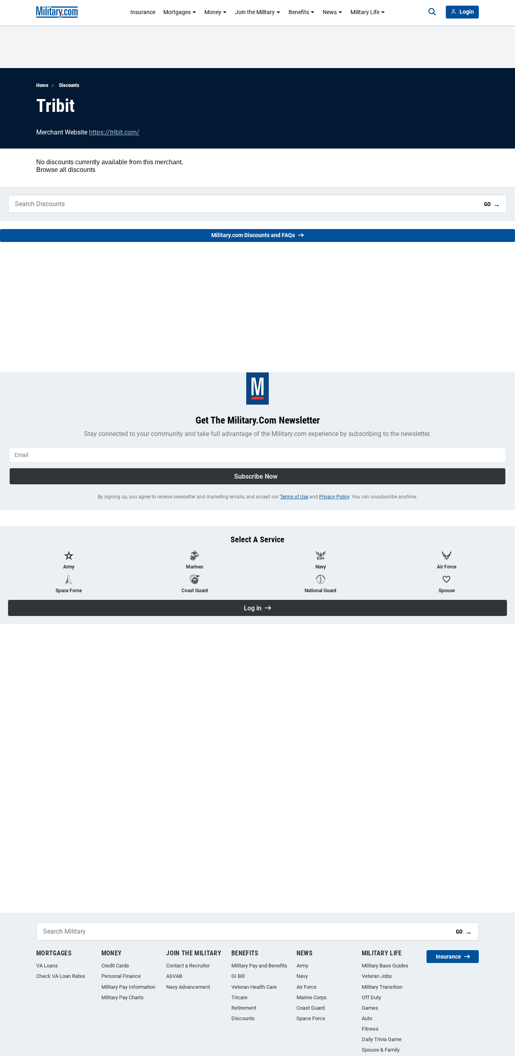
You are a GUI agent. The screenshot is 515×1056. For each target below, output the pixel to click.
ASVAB (174, 976)
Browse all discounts (65, 169)
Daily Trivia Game (382, 1039)
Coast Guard (311, 1008)
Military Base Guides (385, 966)
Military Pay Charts (122, 997)
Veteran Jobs (377, 976)
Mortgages (177, 12)
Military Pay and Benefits (259, 966)
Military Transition (382, 987)
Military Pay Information (128, 987)
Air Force (307, 987)
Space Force (311, 1018)
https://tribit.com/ (114, 132)
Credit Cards (115, 966)
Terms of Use (294, 497)
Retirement (243, 1008)
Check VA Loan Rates (60, 976)
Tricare (239, 997)
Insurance (142, 12)
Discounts (69, 85)
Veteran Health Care (254, 987)
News (330, 12)
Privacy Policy (334, 497)
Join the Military (255, 12)
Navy (302, 976)
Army (302, 966)
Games (370, 1008)
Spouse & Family (381, 1050)
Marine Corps (312, 997)
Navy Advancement (188, 987)
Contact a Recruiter (188, 966)
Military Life (364, 12)
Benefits (298, 12)
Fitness (370, 1029)
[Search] (432, 12)
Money (212, 12)
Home (42, 85)
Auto (367, 1018)
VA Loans (47, 966)
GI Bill (238, 976)
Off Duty (371, 997)
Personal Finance (121, 976)
